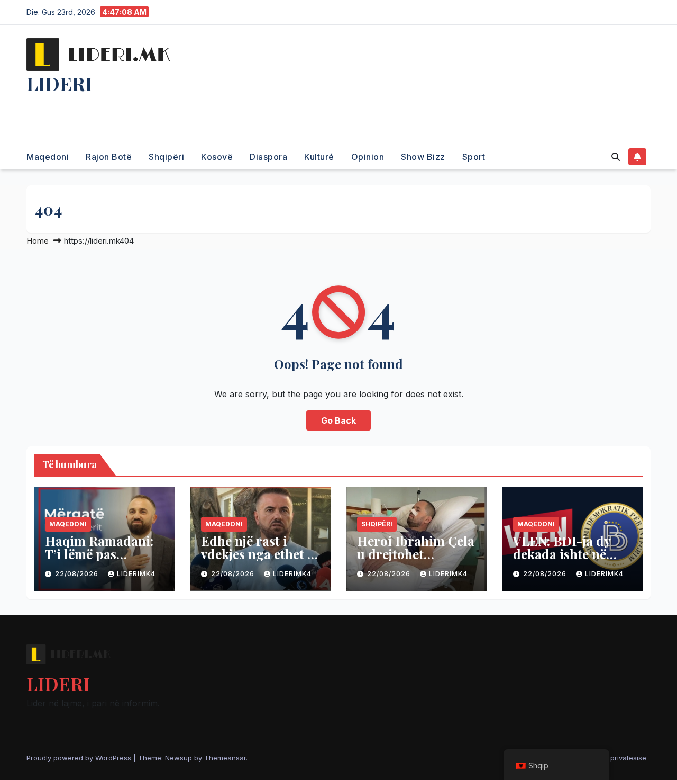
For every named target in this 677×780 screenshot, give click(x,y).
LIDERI (59, 83)
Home (37, 241)
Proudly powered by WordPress (79, 758)
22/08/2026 (77, 574)
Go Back (338, 420)
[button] (615, 156)
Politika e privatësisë (612, 758)
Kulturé (319, 156)
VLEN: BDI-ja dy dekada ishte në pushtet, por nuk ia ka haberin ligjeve (570, 560)
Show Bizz (423, 156)
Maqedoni (47, 156)
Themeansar (225, 758)
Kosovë (217, 156)
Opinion (368, 156)
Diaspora (268, 156)
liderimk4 (136, 574)
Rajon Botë (109, 156)
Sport (474, 156)
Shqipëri (166, 156)
